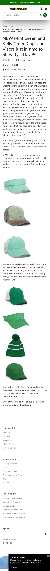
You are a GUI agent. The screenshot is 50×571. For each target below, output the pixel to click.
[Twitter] (7, 543)
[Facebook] (4, 543)
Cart (46, 9)
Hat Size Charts (9, 506)
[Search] (45, 15)
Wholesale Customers (11, 471)
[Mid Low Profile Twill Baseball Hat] (16, 381)
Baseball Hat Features (11, 502)
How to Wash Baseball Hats (14, 517)
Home (5, 26)
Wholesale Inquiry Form (12, 475)
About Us (6, 433)
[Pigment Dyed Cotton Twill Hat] (17, 229)
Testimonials (7, 440)
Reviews (6, 482)
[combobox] (25, 15)
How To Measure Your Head (14, 513)
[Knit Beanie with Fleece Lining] (16, 357)
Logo (18, 9)
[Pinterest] (11, 543)
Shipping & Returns (10, 463)
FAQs (5, 467)
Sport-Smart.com (22, 404)
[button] (41, 15)
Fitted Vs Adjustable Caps (13, 510)
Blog (4, 479)
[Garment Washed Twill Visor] (17, 199)
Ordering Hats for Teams (12, 498)
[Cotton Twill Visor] (16, 332)
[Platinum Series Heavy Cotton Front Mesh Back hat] (17, 259)
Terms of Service (9, 448)
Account (41, 9)
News (12, 26)
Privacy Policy (8, 444)
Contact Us (7, 436)
